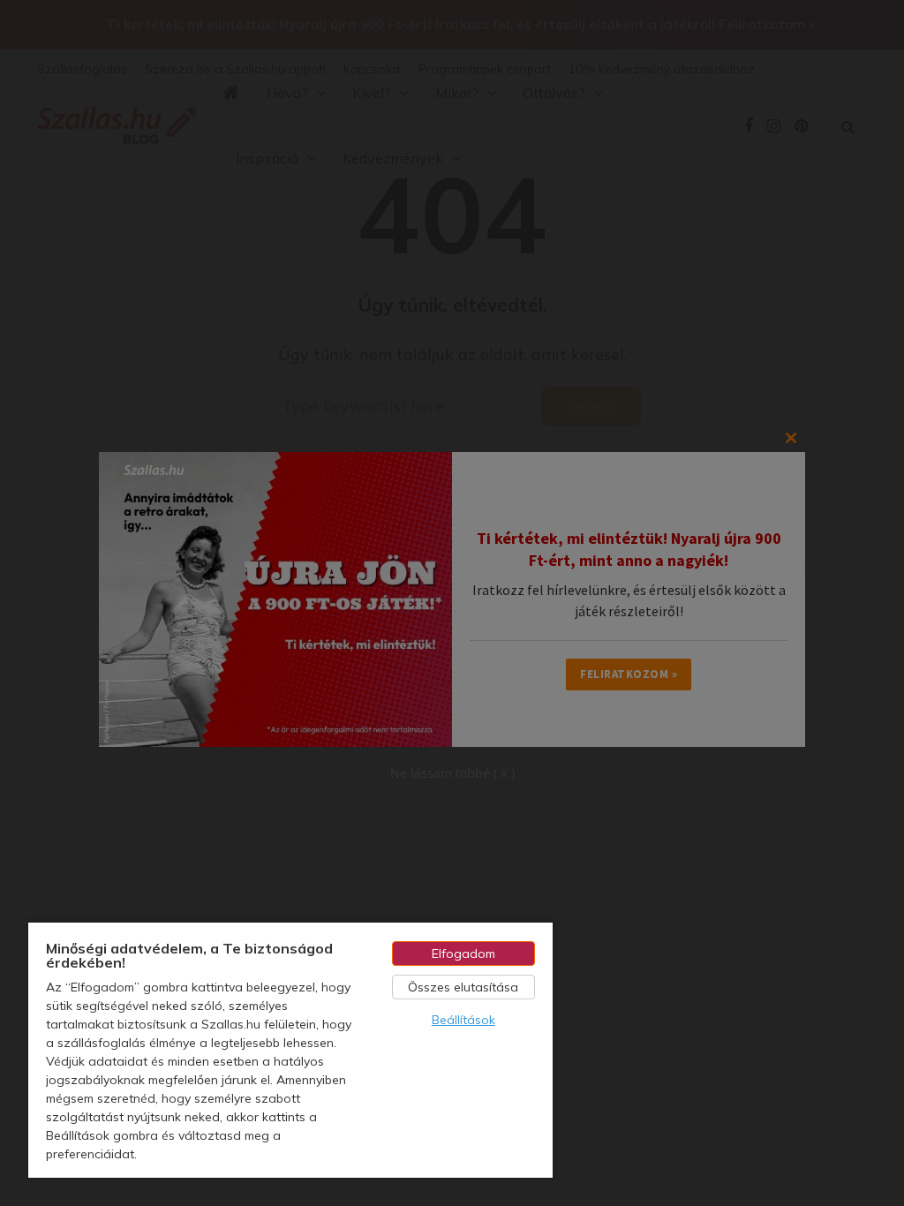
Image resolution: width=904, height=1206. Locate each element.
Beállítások (463, 1020)
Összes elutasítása (463, 987)
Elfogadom (463, 953)
